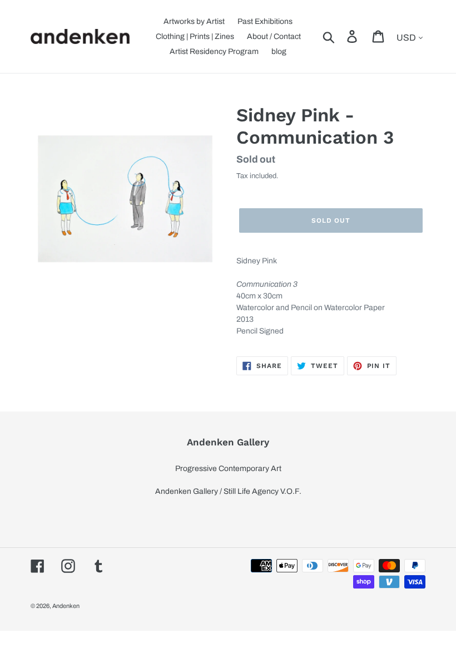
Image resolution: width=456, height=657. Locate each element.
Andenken (66, 605)
